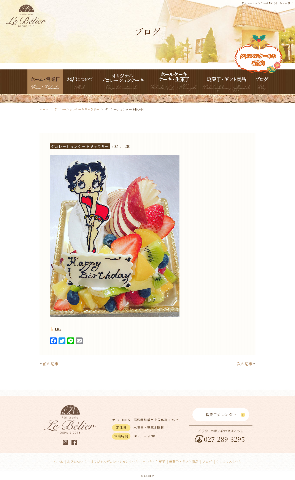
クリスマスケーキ (229, 461)
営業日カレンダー (220, 414)
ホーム (58, 461)
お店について (77, 461)
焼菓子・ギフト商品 (183, 461)
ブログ (207, 461)
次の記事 (244, 363)
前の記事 (50, 363)
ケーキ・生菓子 (154, 461)
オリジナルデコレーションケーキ (114, 461)
